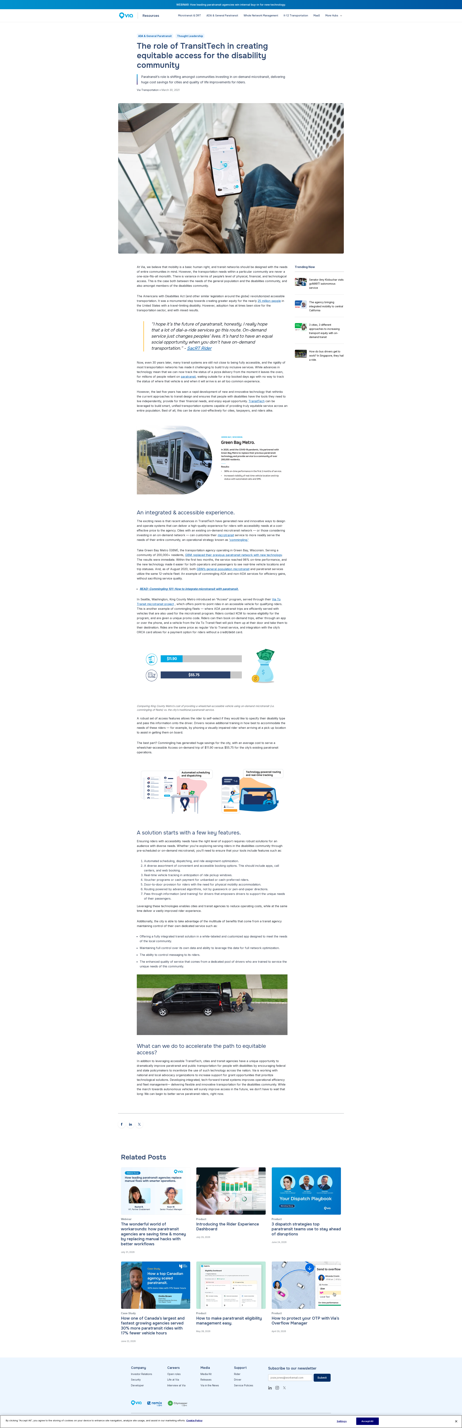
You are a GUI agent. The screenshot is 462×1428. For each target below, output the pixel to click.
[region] (231, 1421)
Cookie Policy (194, 1420)
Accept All (367, 1421)
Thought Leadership (190, 36)
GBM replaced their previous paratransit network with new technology (233, 555)
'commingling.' (239, 540)
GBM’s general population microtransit (223, 569)
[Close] (456, 1421)
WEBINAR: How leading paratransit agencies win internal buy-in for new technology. (231, 4)
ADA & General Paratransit (155, 36)
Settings (342, 1421)
